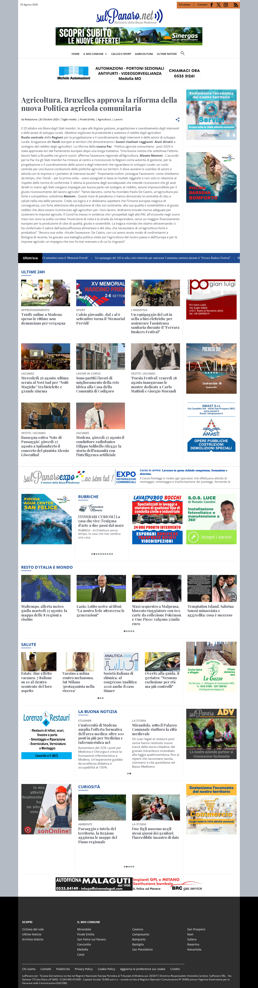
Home (75, 54)
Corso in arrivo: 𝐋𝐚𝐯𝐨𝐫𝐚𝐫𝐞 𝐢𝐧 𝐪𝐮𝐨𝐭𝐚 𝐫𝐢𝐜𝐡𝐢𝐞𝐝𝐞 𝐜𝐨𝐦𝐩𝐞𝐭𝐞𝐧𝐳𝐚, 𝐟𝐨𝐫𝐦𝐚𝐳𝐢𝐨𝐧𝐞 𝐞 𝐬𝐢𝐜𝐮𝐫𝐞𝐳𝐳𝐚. (183, 472)
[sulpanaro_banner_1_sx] (211, 757)
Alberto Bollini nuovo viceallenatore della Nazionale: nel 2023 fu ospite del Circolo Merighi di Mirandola (100, 734)
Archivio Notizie (32, 939)
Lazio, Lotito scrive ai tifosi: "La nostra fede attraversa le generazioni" (101, 610)
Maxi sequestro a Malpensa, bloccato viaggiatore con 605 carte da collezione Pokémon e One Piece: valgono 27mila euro (156, 615)
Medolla (82, 949)
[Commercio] (211, 832)
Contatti (202, 4)
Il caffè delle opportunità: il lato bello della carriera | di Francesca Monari (101, 521)
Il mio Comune (93, 54)
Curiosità (89, 786)
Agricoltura (144, 54)
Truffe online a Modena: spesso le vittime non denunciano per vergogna (43, 319)
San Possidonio (142, 949)
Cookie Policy (106, 969)
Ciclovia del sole (33, 929)
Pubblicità (63, 969)
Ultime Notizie (31, 934)
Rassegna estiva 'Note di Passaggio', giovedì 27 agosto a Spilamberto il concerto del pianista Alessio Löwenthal (45, 446)
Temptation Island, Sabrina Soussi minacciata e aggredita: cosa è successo (210, 610)
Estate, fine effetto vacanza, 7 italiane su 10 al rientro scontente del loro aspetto (36, 682)
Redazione (31, 119)
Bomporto (139, 939)
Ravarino (193, 944)
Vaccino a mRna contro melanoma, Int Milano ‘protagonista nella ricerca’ (78, 682)
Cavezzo (137, 929)
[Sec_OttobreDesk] (129, 73)
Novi (190, 934)
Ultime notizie (167, 54)
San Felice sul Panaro (91, 939)
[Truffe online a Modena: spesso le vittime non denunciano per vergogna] (45, 293)
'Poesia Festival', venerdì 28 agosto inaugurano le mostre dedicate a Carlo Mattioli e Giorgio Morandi (154, 384)
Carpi (80, 954)
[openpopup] (237, 54)
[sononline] (46, 832)
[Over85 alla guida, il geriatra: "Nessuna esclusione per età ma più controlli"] (162, 661)
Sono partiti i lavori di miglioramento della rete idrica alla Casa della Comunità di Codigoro (97, 384)
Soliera (192, 939)
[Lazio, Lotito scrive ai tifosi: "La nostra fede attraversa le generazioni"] (101, 588)
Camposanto (140, 934)
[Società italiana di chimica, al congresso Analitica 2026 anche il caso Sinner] (121, 661)
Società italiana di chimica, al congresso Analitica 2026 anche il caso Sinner (120, 682)
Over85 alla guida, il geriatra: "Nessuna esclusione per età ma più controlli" (162, 680)
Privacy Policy (84, 969)
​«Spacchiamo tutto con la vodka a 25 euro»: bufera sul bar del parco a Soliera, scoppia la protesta (155, 835)
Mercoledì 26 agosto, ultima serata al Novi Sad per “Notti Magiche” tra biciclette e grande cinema (45, 384)
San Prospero (196, 929)
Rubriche (88, 496)
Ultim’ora (30, 258)
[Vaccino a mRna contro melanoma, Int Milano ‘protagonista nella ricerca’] (80, 661)
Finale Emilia (87, 119)
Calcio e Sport (121, 54)
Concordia (84, 944)
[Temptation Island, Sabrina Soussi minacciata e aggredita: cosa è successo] (212, 588)
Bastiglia (138, 944)
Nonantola (194, 949)
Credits (175, 969)
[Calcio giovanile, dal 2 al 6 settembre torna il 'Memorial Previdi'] (100, 293)
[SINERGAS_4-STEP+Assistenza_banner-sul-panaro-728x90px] (129, 44)
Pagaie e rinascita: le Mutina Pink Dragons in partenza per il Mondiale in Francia (101, 835)
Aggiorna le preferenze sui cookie (142, 969)
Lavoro (118, 119)
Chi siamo (184, 4)
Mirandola (84, 929)
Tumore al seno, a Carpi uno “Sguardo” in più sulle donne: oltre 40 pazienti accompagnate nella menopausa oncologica (154, 734)
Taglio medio (69, 119)
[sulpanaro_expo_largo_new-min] (129, 884)
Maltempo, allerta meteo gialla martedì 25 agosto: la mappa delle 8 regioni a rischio (44, 613)
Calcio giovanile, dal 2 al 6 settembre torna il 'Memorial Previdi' (100, 319)
